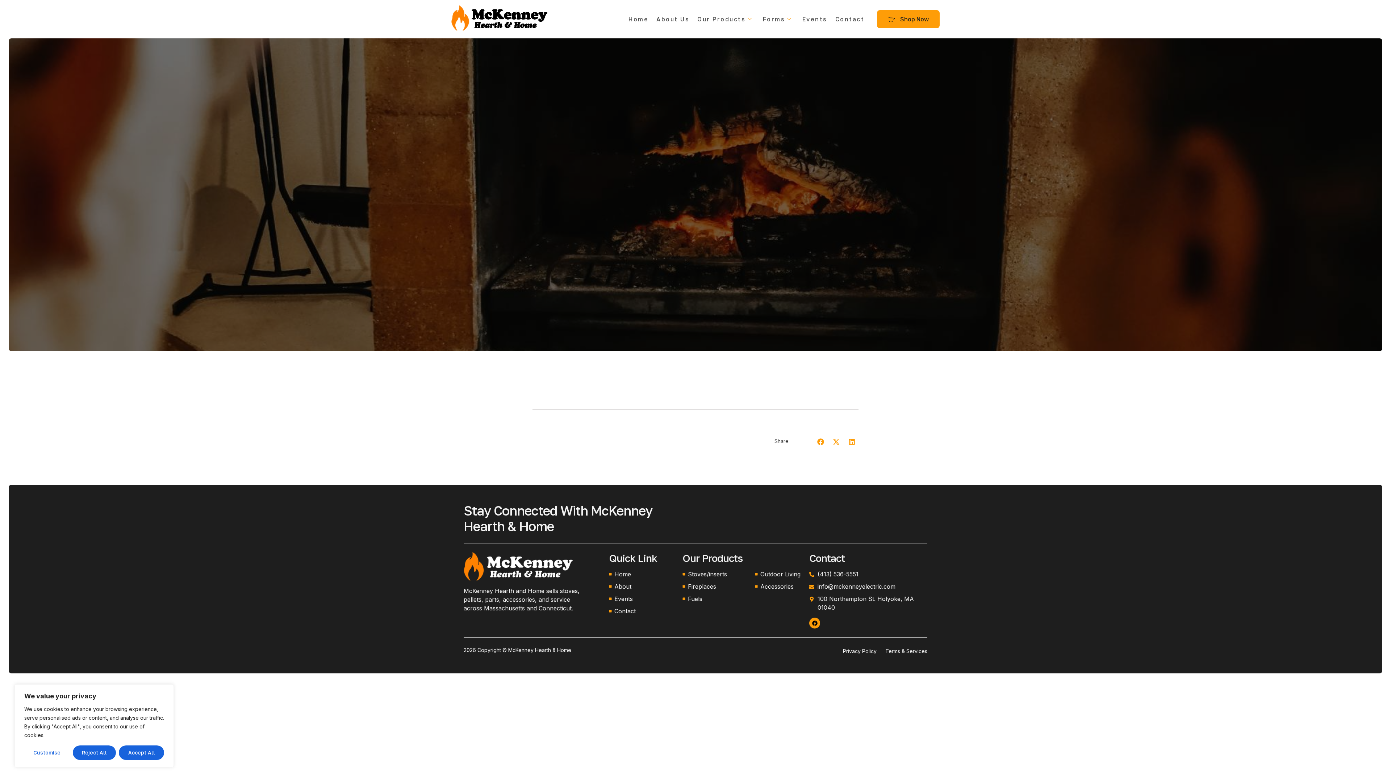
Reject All (94, 752)
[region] (94, 726)
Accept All (141, 752)
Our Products (721, 19)
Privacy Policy (860, 651)
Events (814, 19)
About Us (672, 19)
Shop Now (914, 19)
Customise (46, 752)
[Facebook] (814, 623)
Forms (774, 19)
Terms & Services (906, 651)
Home (638, 19)
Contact (850, 19)
